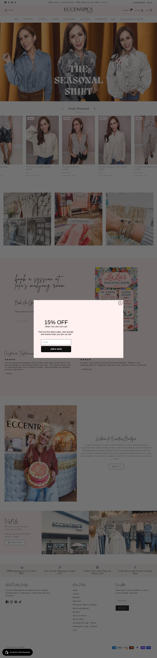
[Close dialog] (120, 302)
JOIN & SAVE (56, 349)
